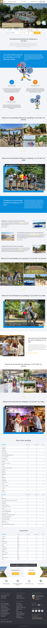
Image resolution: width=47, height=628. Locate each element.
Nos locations (10, 29)
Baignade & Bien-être (23, 29)
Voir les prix (37, 32)
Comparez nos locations (4, 607)
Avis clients (43, 29)
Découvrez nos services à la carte (33, 352)
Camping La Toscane (19, 595)
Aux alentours (37, 29)
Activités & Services (30, 29)
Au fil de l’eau (22, 222)
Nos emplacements (16, 29)
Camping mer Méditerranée (5, 595)
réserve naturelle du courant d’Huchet (33, 234)
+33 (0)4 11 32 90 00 (9, 621)
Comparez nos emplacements (5, 609)
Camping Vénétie (19, 596)
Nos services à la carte (4, 614)
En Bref (3, 29)
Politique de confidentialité (20, 613)
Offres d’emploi (3, 616)
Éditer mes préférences (19, 617)
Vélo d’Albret (20, 249)
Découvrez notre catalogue (5, 604)
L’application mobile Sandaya (20, 607)
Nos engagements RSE (4, 610)
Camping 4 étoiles (3, 596)
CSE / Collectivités (3, 606)
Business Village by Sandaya (5, 613)
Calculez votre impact (19, 606)
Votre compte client (19, 604)
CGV (17, 610)
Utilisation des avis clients (20, 614)
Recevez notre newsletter (4, 603)
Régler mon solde (19, 609)
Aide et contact (18, 603)
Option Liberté (18, 616)
